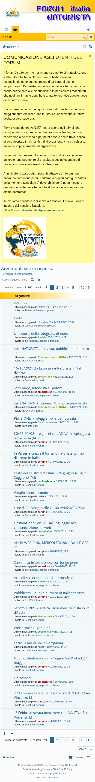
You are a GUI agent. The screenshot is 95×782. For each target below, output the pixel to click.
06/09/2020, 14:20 (65, 616)
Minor (41, 646)
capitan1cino (45, 481)
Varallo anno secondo (31, 492)
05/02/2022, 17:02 (64, 322)
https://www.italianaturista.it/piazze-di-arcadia (33, 210)
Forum (16, 30)
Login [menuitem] (89, 30)
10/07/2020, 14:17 (57, 646)
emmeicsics (45, 391)
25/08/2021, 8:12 (78, 407)
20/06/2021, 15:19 (57, 496)
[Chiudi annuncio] (90, 56)
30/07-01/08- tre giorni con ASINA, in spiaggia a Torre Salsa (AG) (52, 435)
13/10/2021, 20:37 (65, 376)
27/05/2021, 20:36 (60, 511)
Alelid (41, 337)
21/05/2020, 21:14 (60, 666)
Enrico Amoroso (47, 422)
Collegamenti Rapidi (7, 30)
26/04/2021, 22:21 (60, 551)
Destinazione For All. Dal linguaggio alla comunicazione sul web (45, 525)
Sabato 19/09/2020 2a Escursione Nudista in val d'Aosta (52, 610)
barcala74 (43, 701)
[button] (45, 287)
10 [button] (82, 287)
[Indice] (47, 13)
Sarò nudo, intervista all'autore (38, 388)
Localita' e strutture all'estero (40, 325)
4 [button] (68, 287)
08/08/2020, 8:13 (62, 631)
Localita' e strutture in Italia (39, 650)
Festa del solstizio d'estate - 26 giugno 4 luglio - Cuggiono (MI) (51, 475)
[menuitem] (91, 46)
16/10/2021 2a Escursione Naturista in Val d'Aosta (47, 370)
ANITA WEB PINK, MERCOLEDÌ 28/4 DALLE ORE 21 (51, 544)
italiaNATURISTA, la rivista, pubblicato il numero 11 (51, 350)
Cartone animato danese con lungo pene (46, 562)
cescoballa (44, 531)
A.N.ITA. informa (33, 360)
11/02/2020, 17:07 (62, 701)
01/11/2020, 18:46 (60, 596)
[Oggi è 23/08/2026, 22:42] (84, 46)
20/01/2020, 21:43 (60, 721)
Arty (34, 769)
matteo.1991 (45, 307)
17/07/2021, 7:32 (59, 442)
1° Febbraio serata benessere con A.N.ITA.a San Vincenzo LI (51, 714)
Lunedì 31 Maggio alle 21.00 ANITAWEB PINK (49, 507)
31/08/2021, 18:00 (65, 391)
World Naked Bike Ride (32, 627)
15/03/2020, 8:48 (64, 681)
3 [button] (62, 287)
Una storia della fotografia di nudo (41, 333)
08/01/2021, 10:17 (65, 566)
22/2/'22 (21, 303)
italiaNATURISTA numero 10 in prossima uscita (50, 403)
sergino (42, 442)
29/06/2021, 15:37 (66, 481)
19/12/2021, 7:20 (78, 357)
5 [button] (73, 287)
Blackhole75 (44, 322)
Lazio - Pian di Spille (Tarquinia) (38, 643)
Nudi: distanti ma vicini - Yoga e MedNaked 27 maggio (50, 660)
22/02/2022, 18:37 (64, 307)
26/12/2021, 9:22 (57, 337)
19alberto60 (45, 376)
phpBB (35, 765)
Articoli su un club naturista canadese (43, 577)
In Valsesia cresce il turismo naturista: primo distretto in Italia (49, 455)
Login (8, 37)
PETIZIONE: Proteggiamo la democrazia (45, 418)
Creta (18, 318)
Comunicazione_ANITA (52, 357)
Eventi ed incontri (34, 380)
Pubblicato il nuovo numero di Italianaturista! (50, 592)
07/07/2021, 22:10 (60, 461)
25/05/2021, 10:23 (63, 531)
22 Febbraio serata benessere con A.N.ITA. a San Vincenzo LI (52, 695)
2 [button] (57, 287)
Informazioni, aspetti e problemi (41, 340)
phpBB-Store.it (58, 773)
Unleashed (22, 678)
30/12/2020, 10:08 (58, 581)
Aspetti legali (31, 425)
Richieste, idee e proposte (38, 310)
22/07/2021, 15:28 (68, 422)
